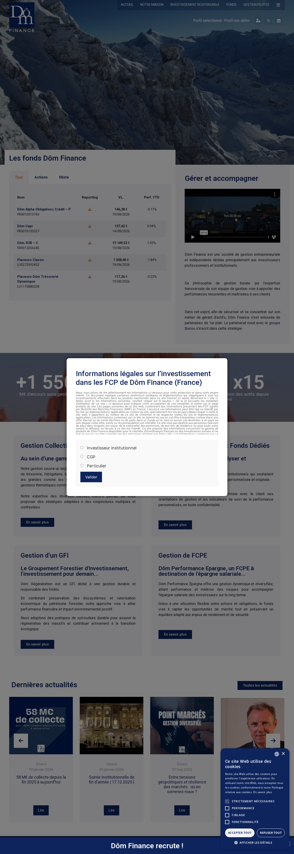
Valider (91, 477)
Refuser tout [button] (271, 833)
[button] (255, 842)
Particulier (96, 466)
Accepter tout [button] (240, 833)
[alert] (254, 798)
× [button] (283, 753)
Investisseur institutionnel (111, 448)
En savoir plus (262, 792)
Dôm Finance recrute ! (147, 845)
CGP (91, 457)
